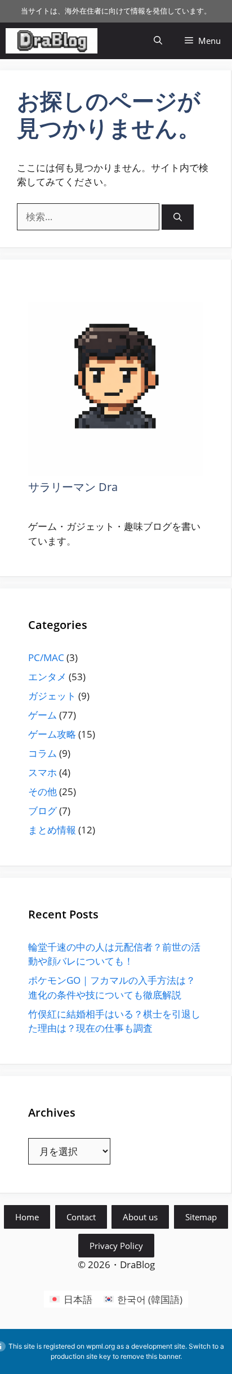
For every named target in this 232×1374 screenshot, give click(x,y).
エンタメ (47, 676)
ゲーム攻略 (52, 734)
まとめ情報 (52, 829)
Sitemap (201, 1217)
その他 (42, 791)
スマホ (42, 772)
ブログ (42, 810)
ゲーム (42, 714)
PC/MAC (46, 657)
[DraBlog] (51, 41)
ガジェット (52, 695)
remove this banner (150, 1356)
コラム (42, 753)
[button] (157, 41)
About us (140, 1217)
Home (27, 1217)
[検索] (178, 217)
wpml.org (100, 1346)
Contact (81, 1217)
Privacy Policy (116, 1245)
